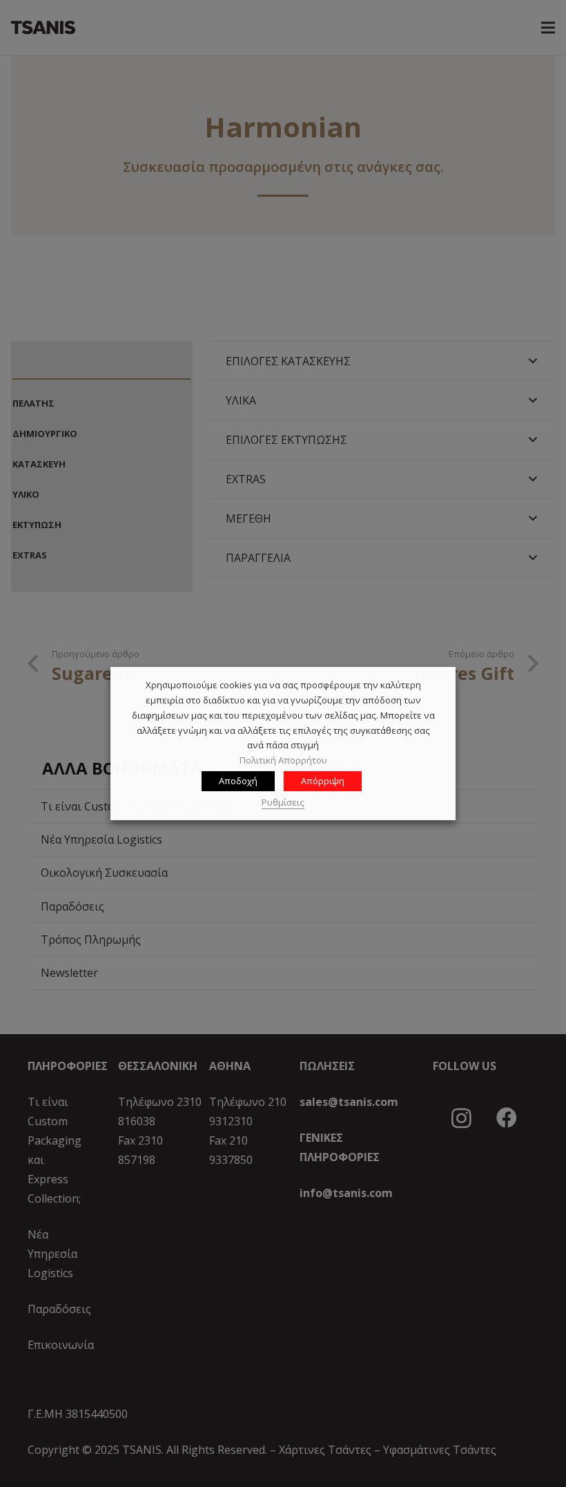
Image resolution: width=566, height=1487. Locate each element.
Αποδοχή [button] (238, 781)
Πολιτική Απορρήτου (283, 760)
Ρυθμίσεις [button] (283, 802)
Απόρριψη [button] (322, 781)
